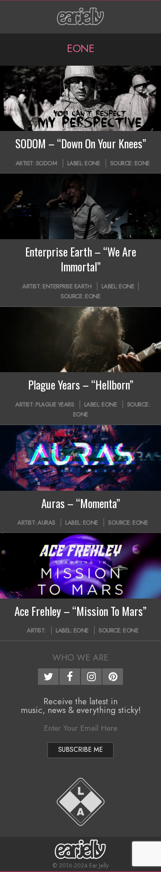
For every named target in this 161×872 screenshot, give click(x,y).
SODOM (46, 163)
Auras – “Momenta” (80, 503)
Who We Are (80, 657)
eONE (92, 163)
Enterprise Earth (67, 286)
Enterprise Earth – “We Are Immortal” (80, 259)
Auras (46, 522)
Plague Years (55, 404)
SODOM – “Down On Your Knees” (80, 143)
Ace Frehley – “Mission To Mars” (80, 611)
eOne (142, 163)
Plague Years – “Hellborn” (80, 384)
